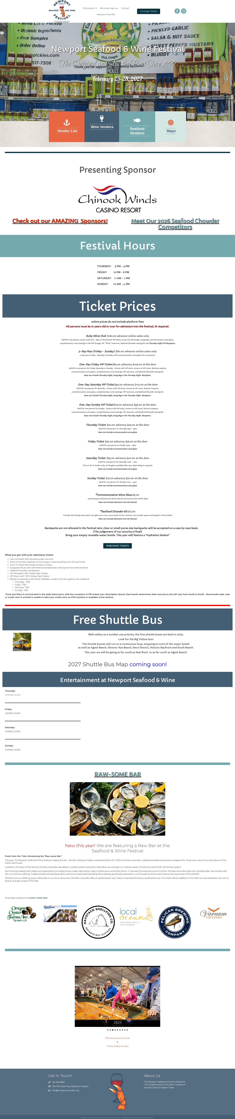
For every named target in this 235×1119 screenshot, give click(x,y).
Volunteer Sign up (109, 8)
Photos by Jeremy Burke (117, 1038)
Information (88, 8)
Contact (125, 8)
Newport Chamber (106, 14)
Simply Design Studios (117, 1046)
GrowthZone (148, 1118)
